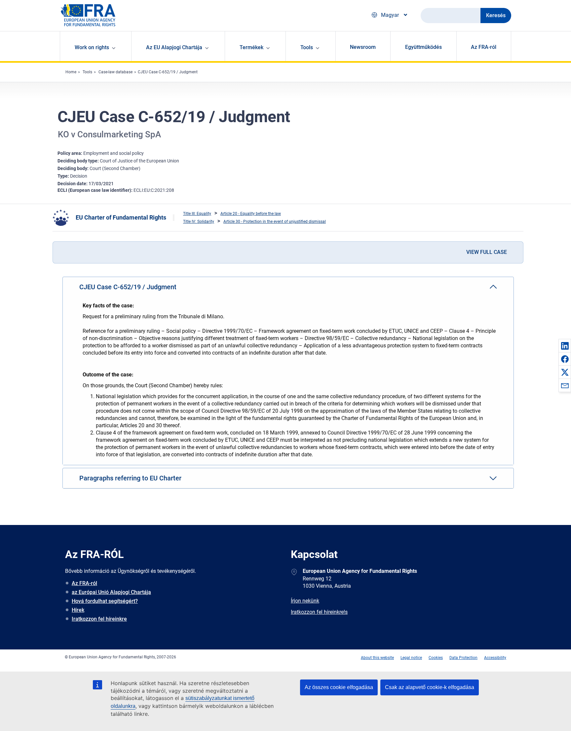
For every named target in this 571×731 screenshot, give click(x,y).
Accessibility (495, 657)
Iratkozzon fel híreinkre (99, 619)
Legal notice (411, 657)
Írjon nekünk (305, 601)
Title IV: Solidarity (198, 221)
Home (70, 72)
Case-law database (115, 72)
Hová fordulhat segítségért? (105, 601)
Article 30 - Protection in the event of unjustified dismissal (274, 221)
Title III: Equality (197, 213)
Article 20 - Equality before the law (250, 213)
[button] (565, 345)
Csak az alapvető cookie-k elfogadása (429, 687)
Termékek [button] (251, 47)
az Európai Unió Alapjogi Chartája (111, 592)
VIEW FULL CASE (486, 252)
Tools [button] (306, 47)
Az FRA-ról (483, 47)
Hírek (78, 610)
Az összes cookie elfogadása (339, 687)
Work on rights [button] (92, 47)
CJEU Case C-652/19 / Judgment (168, 72)
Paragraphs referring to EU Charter (130, 478)
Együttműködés (423, 47)
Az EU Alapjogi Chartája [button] (174, 47)
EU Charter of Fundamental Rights (121, 217)
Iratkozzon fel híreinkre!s (319, 612)
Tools (87, 72)
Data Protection (463, 657)
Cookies (436, 657)
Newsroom (363, 47)
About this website (377, 657)
